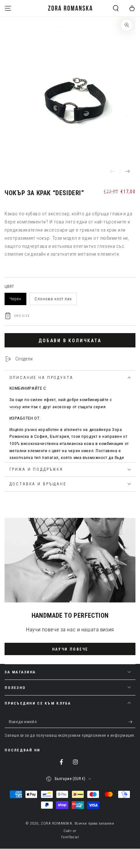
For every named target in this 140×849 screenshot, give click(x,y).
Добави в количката (69, 340)
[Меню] (8, 8)
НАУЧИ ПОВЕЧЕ (70, 649)
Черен (15, 298)
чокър (15, 406)
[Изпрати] (131, 722)
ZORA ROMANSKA (56, 823)
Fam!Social (70, 837)
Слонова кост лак (53, 298)
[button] (116, 8)
